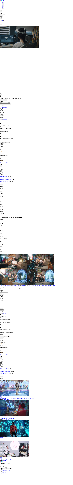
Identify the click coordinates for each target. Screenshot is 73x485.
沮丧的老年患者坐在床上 (4, 176)
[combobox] (3, 2)
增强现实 (6, 285)
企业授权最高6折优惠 (3, 107)
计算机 (18, 285)
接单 (2, 6)
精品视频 (4, 470)
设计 (50, 285)
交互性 (48, 285)
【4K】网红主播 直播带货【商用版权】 (6, 459)
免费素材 (9, 470)
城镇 (24, 285)
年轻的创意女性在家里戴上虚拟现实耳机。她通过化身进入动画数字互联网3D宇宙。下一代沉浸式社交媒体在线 (17, 398)
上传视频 (1, 470)
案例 (2, 7)
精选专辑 (7, 470)
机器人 (37, 285)
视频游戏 (30, 285)
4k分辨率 (1, 285)
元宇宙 (45, 285)
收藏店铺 (2, 376)
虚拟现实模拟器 (14, 285)
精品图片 (4, 472)
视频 (2, 2)
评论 (2, 294)
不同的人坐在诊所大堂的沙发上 (5, 181)
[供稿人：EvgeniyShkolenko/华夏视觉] (36, 160)
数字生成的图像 (40, 285)
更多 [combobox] (2, 8)
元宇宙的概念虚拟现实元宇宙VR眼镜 (5, 179)
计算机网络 (52, 285)
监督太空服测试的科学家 (4, 183)
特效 (4, 285)
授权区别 (2, 119)
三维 (43, 285)
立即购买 (2, 114)
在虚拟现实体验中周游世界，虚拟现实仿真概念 (7, 418)
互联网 (9, 285)
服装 (32, 285)
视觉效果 (22, 285)
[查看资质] (1, 166)
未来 (54, 285)
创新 (46, 285)
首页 (2, 20)
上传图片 (1, 472)
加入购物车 (2, 115)
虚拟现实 (34, 285)
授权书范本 (5, 119)
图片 (2, 3)
